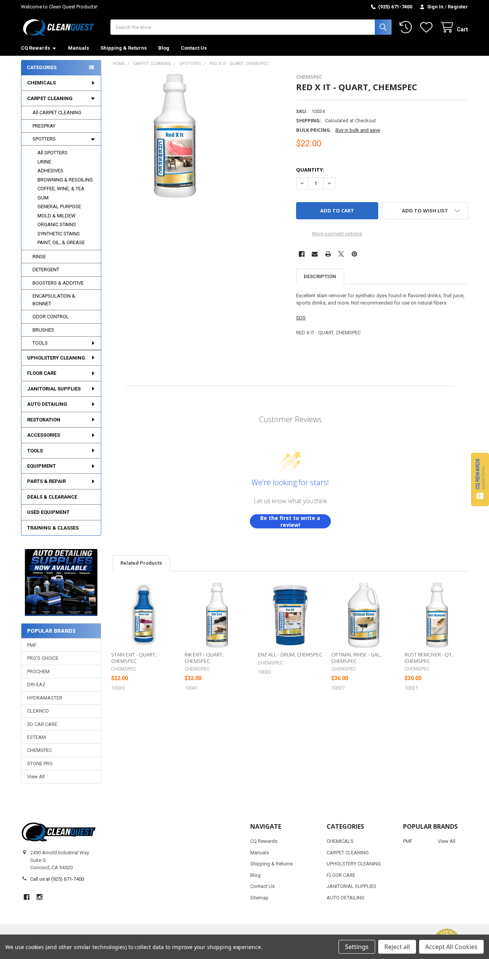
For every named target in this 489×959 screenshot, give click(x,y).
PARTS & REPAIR (46, 481)
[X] (341, 253)
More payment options (337, 234)
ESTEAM (36, 737)
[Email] (314, 253)
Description (320, 276)
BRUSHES (43, 330)
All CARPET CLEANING (56, 112)
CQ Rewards (35, 48)
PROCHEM (38, 671)
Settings (357, 947)
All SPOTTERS (52, 153)
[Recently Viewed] (407, 27)
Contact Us (194, 48)
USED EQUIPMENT (48, 512)
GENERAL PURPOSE (59, 206)
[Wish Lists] (427, 27)
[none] (175, 136)
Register (458, 7)
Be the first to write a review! (290, 521)
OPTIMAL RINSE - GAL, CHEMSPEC (356, 657)
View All (36, 776)
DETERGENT (45, 269)
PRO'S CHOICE (42, 658)
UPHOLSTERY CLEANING (56, 358)
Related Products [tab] (141, 563)
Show (480, 479)
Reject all (397, 947)
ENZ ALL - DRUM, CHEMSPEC (290, 654)
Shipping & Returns (123, 48)
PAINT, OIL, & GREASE (61, 242)
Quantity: (310, 169)
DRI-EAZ (36, 684)
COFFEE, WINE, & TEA (60, 188)
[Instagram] (39, 896)
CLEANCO (38, 711)
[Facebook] (301, 253)
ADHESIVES (50, 170)
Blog (163, 48)
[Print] (328, 253)
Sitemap (259, 898)
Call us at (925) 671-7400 (57, 879)
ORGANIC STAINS (56, 224)
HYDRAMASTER (44, 698)
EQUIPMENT (41, 466)
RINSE (39, 256)
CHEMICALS (41, 83)
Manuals (78, 48)
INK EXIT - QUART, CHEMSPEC (204, 657)
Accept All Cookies (451, 947)
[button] (61, 582)
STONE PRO (40, 763)
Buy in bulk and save (357, 130)
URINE (44, 162)
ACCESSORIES (43, 435)
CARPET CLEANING (50, 98)
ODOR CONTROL (50, 316)
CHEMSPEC (39, 750)
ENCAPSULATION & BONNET (53, 299)
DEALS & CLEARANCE (52, 497)
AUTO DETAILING (47, 404)
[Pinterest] (354, 253)
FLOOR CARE (41, 373)
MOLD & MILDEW (56, 216)
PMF (32, 645)
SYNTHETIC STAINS (58, 234)
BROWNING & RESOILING (65, 180)
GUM (43, 198)
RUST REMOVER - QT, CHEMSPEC (429, 657)
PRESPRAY (43, 126)
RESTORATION (43, 420)
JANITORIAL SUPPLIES (54, 389)
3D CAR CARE (42, 724)
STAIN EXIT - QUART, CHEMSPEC (133, 657)
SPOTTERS (44, 139)
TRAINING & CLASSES (53, 528)
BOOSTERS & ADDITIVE (58, 283)
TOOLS (40, 343)
